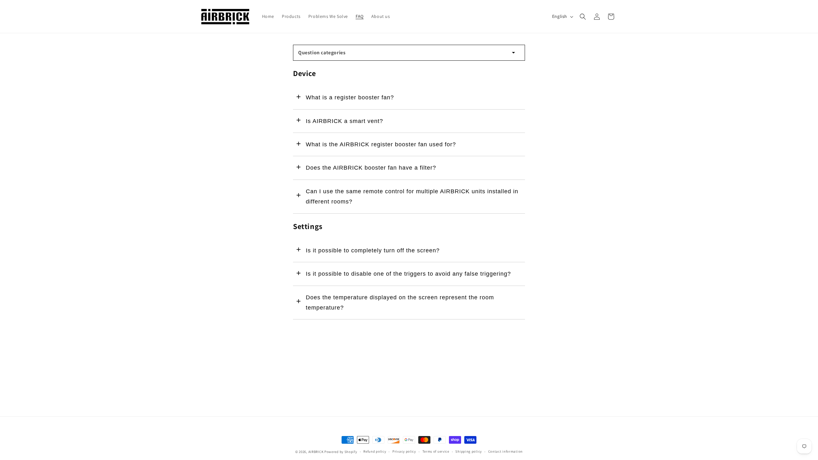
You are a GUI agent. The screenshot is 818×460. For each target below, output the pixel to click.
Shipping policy (468, 451)
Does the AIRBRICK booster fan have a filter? (371, 168)
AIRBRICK (316, 451)
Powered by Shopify (340, 451)
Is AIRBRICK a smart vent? (344, 121)
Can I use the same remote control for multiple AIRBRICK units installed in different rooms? (412, 196)
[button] (583, 17)
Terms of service (435, 451)
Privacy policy (404, 451)
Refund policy (374, 451)
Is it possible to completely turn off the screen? (373, 250)
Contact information (505, 451)
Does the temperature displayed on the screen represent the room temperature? (400, 302)
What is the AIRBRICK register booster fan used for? (381, 144)
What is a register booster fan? (350, 97)
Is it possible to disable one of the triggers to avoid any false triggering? (408, 274)
